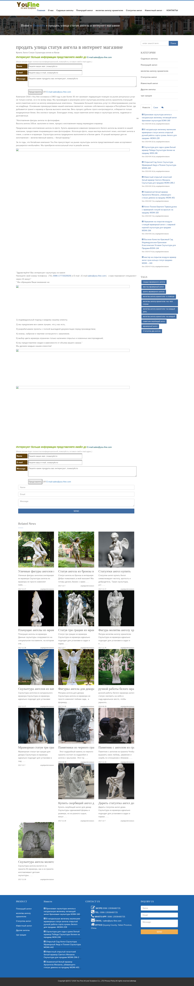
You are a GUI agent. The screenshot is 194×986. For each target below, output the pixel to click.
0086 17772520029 (62, 276)
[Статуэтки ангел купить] (116, 550)
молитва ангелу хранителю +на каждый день (159, 310)
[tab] (162, 107)
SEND (76, 511)
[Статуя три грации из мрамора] (76, 609)
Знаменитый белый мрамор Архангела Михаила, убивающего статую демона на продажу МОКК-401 (158, 195)
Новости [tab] (146, 107)
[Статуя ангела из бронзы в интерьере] (76, 550)
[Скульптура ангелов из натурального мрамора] (36, 668)
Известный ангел (153, 10)
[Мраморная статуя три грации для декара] (36, 727)
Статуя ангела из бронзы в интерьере (83, 571)
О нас (51, 10)
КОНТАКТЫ (172, 10)
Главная (41, 10)
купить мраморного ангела (153, 292)
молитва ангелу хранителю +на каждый (159, 316)
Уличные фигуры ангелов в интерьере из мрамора (51, 571)
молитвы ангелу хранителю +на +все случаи (158, 302)
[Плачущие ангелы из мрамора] (36, 609)
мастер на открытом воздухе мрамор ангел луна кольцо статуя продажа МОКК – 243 (159, 260)
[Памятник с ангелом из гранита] (116, 727)
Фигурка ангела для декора (76, 689)
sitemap (133, 981)
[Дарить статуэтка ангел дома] (116, 782)
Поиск (173, 43)
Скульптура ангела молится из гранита (44, 862)
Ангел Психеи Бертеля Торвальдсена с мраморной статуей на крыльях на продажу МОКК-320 (159, 210)
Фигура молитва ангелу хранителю (122, 630)
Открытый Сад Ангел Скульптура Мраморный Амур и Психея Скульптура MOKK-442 (159, 165)
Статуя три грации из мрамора (78, 630)
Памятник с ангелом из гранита (119, 747)
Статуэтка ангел (134, 10)
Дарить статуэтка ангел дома (117, 803)
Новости (39, 25)
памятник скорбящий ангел (154, 321)
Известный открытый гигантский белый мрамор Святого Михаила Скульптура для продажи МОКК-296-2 (158, 180)
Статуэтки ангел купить (114, 571)
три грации (146, 96)
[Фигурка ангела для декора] (76, 668)
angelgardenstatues (47, 589)
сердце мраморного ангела (154, 282)
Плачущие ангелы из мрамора (38, 630)
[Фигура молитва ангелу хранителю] (116, 609)
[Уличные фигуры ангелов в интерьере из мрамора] (36, 550)
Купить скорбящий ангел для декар (81, 803)
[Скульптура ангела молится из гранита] (36, 841)
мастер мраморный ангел (153, 287)
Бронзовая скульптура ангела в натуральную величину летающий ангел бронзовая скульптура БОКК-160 (159, 118)
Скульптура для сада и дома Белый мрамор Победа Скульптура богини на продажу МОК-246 (159, 150)
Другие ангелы (148, 89)
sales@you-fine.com (97, 276)
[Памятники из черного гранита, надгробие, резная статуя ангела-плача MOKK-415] (76, 727)
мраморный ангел (150, 326)
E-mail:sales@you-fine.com (99, 57)
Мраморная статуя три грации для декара (46, 747)
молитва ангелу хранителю (109, 10)
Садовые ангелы (64, 10)
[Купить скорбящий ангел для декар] (76, 782)
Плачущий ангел (84, 10)
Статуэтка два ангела (151, 331)
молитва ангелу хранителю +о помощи (158, 296)
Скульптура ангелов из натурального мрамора (49, 689)
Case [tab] (155, 107)
